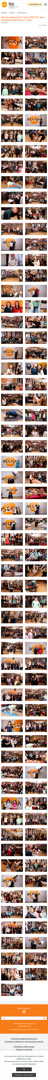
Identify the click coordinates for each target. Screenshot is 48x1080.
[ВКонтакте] (24, 1011)
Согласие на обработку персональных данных (24, 1042)
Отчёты (12, 12)
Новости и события (24, 1049)
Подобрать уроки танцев (24, 1047)
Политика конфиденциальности (24, 1039)
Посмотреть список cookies (24, 1075)
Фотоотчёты (21, 12)
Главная (4, 12)
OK (24, 1069)
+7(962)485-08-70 (34, 4)
